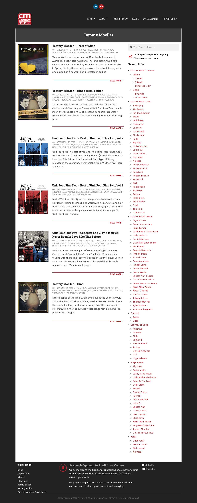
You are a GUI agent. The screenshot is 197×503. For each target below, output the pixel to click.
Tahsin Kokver (140, 298)
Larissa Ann (139, 407)
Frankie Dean (140, 253)
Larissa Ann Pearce (143, 276)
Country (97, 50)
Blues (136, 116)
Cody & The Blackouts (144, 377)
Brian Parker (113, 142)
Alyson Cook (139, 220)
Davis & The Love (142, 381)
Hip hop (137, 142)
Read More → (117, 81)
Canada (137, 332)
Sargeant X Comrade (144, 425)
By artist (139, 94)
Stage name (137, 362)
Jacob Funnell (140, 268)
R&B (135, 183)
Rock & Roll (139, 197)
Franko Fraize (140, 392)
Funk (135, 138)
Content (135, 313)
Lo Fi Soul (138, 150)
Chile (135, 336)
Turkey (136, 347)
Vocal (133, 436)
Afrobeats (138, 109)
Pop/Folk (101, 97)
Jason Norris (139, 272)
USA (135, 354)
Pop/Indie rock (141, 175)
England (56, 144)
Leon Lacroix (139, 414)
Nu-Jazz (137, 161)
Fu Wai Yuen (139, 257)
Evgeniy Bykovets (142, 250)
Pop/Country (59, 52)
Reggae (137, 194)
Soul (135, 205)
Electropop (139, 135)
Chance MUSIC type (141, 101)
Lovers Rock (139, 153)
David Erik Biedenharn (144, 242)
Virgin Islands (140, 358)
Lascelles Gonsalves (143, 279)
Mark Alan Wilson (142, 287)
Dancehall (138, 131)
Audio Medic (139, 370)
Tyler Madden (140, 305)
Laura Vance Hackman (145, 283)
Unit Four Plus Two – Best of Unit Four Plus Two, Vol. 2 (87, 138)
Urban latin (139, 212)
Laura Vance (139, 410)
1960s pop (82, 95)
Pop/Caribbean (141, 164)
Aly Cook (137, 366)
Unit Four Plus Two (104, 100)
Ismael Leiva (139, 264)
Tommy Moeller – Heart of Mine (73, 46)
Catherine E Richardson (145, 231)
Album (91, 95)
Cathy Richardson (142, 373)
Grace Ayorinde (141, 261)
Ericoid (136, 388)
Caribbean (138, 120)
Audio (79, 50)
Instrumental (140, 146)
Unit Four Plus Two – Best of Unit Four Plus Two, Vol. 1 (87, 185)
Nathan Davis (140, 294)
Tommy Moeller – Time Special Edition (77, 91)
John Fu (137, 403)
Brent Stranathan (142, 224)
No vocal (137, 451)
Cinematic (138, 124)
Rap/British (139, 186)
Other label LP (143, 86)
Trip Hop (137, 209)
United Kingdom (90, 147)
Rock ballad (91, 144)
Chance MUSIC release (142, 70)
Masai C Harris (140, 290)
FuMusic (137, 395)
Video (88, 194)
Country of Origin (140, 324)
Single (81, 52)
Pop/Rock (72, 52)
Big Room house (141, 113)
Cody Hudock (140, 235)
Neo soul (138, 157)
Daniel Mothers (141, 239)
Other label (141, 97)
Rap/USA (138, 190)
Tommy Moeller (110, 52)
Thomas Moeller (93, 52)
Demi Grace (139, 384)
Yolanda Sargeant (142, 309)
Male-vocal (108, 50)
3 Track (139, 82)
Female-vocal (140, 444)
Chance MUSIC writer (142, 216)
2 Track (97, 241)
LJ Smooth (138, 418)
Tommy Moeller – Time (67, 284)
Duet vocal (138, 440)
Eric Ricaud (138, 246)
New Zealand (140, 343)
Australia (87, 50)
